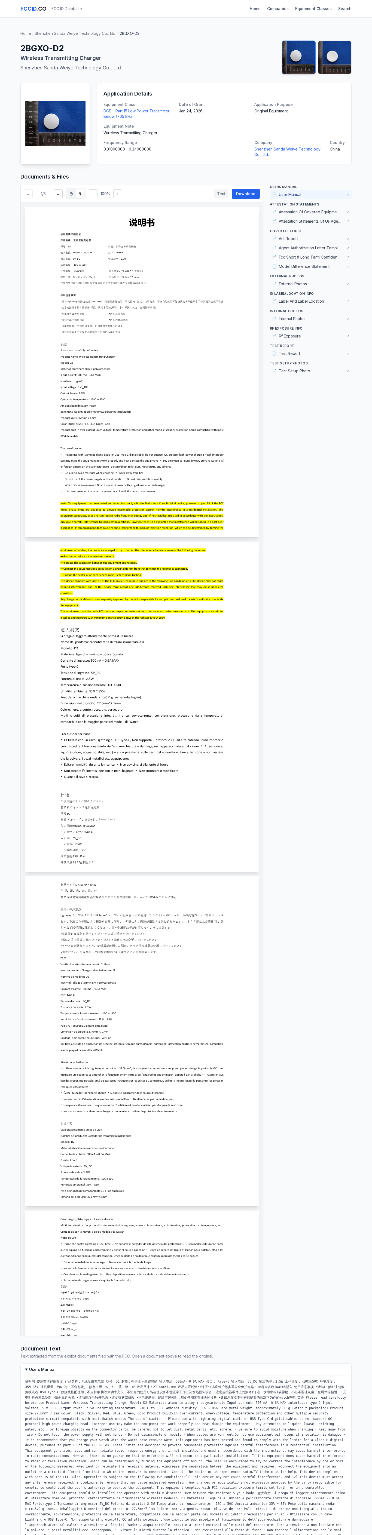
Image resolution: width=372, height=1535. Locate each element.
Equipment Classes (313, 8)
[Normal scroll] (80, 193)
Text (221, 193)
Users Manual (42, 1369)
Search (345, 8)
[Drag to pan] (71, 193)
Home (255, 8)
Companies (278, 8)
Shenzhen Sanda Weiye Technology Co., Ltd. (75, 33)
